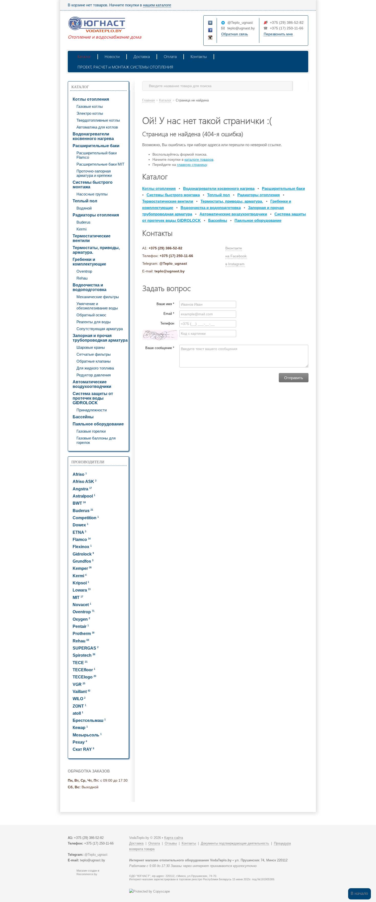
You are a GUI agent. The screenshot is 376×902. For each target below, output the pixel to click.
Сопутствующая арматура (99, 329)
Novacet (82, 605)
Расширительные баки (96, 146)
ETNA (79, 532)
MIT (78, 597)
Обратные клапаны (93, 361)
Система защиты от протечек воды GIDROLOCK (93, 398)
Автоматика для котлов (97, 127)
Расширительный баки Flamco (96, 155)
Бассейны (83, 417)
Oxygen (81, 619)
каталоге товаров (198, 159)
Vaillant (81, 691)
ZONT (79, 706)
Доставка (142, 56)
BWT (79, 503)
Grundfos (83, 561)
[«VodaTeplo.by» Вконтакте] (210, 23)
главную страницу (192, 165)
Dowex (80, 525)
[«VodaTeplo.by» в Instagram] (210, 38)
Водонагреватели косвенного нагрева (93, 136)
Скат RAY (83, 749)
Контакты (199, 56)
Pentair (81, 626)
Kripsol (81, 583)
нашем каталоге (157, 5)
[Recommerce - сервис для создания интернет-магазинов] (71, 874)
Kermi (81, 229)
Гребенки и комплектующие (89, 261)
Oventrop (84, 271)
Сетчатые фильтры (93, 354)
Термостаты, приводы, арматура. (96, 250)
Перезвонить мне (278, 34)
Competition (86, 518)
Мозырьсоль (87, 735)
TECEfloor (84, 670)
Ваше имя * (165, 304)
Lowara (82, 590)
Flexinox (82, 547)
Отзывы (171, 843)
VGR (79, 684)
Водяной (84, 208)
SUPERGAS (85, 648)
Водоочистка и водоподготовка (89, 287)
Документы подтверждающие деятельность (235, 843)
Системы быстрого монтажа (93, 184)
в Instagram (235, 264)
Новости (112, 56)
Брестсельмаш (89, 720)
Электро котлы (89, 113)
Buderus (83, 222)
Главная (148, 100)
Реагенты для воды (93, 322)
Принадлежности (91, 410)
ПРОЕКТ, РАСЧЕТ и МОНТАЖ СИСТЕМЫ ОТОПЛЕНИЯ (125, 67)
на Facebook (236, 256)
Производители (87, 462)
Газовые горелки (91, 431)
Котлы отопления (91, 99)
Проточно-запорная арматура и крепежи (94, 173)
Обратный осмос (91, 315)
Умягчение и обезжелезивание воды (97, 306)
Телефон (167, 323)
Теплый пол (85, 201)
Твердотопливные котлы (98, 120)
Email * (168, 314)
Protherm (83, 633)
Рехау (80, 742)
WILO (79, 699)
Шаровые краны (90, 347)
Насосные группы (92, 194)
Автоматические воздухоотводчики (92, 384)
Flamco (82, 539)
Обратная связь (234, 34)
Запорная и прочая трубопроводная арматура (100, 337)
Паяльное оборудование (98, 424)
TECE (80, 663)
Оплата (170, 56)
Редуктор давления (93, 375)
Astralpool (84, 496)
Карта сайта (173, 838)
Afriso (80, 474)
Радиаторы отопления (96, 215)
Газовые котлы (89, 106)
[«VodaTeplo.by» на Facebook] (210, 30)
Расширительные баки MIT (100, 164)
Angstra (82, 489)
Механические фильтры (97, 297)
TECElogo (84, 677)
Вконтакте (233, 248)
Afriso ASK (84, 481)
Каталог (84, 56)
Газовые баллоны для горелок (96, 440)
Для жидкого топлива (95, 368)
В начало (359, 893)
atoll (78, 713)
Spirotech (84, 655)
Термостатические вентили (91, 238)
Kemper (82, 568)
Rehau (81, 278)
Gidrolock (83, 554)
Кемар (80, 727)
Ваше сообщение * (159, 348)
